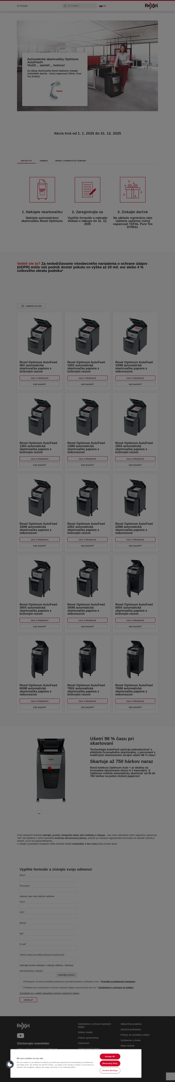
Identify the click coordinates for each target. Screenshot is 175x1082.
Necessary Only (109, 1063)
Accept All (110, 1056)
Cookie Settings (110, 1070)
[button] (10, 1064)
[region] (76, 1063)
